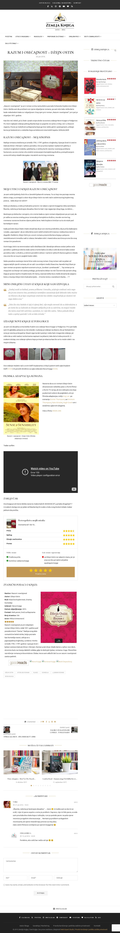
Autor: (7, 596)
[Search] (115, 50)
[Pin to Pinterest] (52, 722)
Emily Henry (101, 105)
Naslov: (8, 593)
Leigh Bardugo (102, 82)
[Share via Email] (55, 722)
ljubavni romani (58, 672)
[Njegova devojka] (90, 161)
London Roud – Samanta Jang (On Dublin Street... (60, 779)
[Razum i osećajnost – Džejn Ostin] (9, 354)
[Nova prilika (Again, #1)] (90, 120)
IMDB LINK (57, 411)
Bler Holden (101, 167)
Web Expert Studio (67, 929)
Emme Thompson (57, 399)
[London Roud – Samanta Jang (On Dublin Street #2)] (60, 762)
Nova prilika (101, 120)
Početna (8, 36)
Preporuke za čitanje (55, 36)
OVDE (10, 369)
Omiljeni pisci (74, 36)
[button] (7, 768)
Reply (76, 802)
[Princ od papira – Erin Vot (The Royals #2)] (21, 762)
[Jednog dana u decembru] (90, 141)
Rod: (6, 600)
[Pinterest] (60, 6)
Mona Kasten (101, 122)
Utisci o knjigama (22, 36)
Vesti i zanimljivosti (92, 36)
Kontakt (77, 3)
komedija (45, 672)
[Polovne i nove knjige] (100, 249)
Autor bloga (44, 3)
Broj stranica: (10, 615)
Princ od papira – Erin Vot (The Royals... (22, 779)
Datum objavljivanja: (13, 609)
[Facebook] (48, 6)
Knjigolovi (38, 36)
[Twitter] (52, 6)
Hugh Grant (67, 402)
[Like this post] (43, 722)
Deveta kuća (101, 79)
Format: (8, 612)
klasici (35, 672)
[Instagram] (56, 6)
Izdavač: (8, 606)
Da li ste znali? (11, 43)
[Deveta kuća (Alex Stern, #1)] (90, 79)
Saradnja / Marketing (61, 3)
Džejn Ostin (9, 672)
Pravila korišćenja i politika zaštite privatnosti (71, 926)
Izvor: (7, 619)
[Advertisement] (41, 699)
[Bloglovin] (68, 6)
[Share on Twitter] (49, 722)
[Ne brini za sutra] (90, 100)
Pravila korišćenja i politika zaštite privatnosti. (91, 929)
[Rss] (72, 6)
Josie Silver (101, 146)
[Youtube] (64, 6)
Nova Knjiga (9, 676)
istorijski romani (23, 672)
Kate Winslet (57, 402)
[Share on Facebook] (46, 722)
